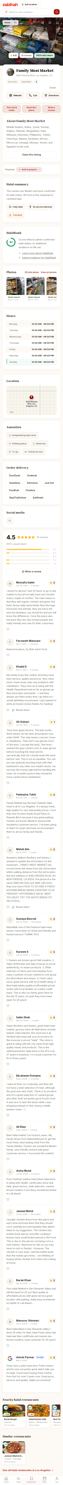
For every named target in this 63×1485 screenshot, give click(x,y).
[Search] (57, 12)
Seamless (14, 482)
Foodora (30, 490)
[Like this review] (7, 629)
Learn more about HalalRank (37, 253)
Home (7, 22)
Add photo (33, 272)
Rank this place (31, 108)
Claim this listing (31, 154)
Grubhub (32, 475)
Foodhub (14, 490)
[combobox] (30, 12)
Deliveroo (32, 482)
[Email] (9, 520)
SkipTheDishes (17, 497)
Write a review (51, 108)
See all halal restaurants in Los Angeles (27, 1470)
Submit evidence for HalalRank (39, 257)
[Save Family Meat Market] (57, 23)
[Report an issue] (50, 23)
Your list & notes (11, 108)
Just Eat (49, 482)
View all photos (49, 272)
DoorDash (14, 475)
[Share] (43, 23)
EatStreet (38, 497)
